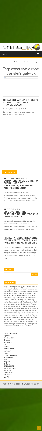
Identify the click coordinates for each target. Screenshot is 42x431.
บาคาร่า (6, 344)
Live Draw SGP (9, 338)
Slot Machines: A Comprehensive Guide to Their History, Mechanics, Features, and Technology (21, 183)
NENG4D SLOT (9, 366)
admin (17, 109)
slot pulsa (7, 362)
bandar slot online (10, 368)
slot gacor (7, 340)
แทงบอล (6, 346)
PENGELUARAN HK (10, 355)
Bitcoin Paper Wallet (10, 333)
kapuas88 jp (8, 342)
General (27, 109)
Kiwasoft (27, 384)
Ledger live (7, 370)
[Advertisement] (21, 21)
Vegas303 (7, 336)
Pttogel (6, 353)
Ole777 (6, 359)
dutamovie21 (8, 375)
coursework (7, 351)
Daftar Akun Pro (9, 357)
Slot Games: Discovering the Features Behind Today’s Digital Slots (21, 213)
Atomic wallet (8, 372)
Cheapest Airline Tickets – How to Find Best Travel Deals (21, 102)
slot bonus (7, 364)
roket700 (7, 377)
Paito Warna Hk (9, 349)
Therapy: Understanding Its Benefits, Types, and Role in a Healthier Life (21, 240)
